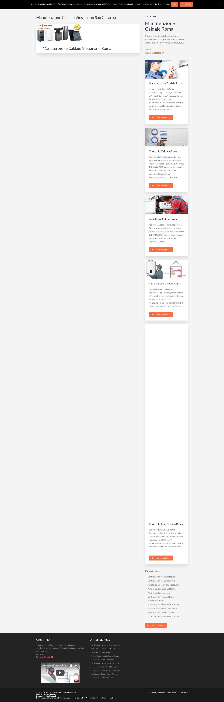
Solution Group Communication (102, 698)
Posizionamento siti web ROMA (73, 698)
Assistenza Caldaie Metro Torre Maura (105, 670)
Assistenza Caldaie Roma (163, 218)
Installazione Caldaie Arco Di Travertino (106, 645)
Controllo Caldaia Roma (163, 151)
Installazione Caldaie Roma (165, 283)
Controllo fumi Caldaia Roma (166, 523)
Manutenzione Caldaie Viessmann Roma (77, 48)
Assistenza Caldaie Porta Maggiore (104, 667)
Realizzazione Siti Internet (47, 698)
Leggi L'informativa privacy (47, 694)
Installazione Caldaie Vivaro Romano (104, 674)
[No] (220, 4)
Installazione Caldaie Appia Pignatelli (105, 663)
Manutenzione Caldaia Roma (165, 83)
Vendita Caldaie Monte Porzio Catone (105, 656)
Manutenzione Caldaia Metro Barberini (105, 649)
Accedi (53, 696)
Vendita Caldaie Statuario (159, 593)
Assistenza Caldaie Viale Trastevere (163, 584)
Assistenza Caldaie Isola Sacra (102, 677)
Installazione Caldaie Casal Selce (162, 608)
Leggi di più (186, 4)
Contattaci (184, 693)
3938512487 (159, 53)
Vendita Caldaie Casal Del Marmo (162, 588)
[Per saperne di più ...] (162, 118)
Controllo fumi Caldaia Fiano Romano (164, 616)
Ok (175, 4)
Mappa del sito (42, 696)
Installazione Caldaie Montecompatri (164, 604)
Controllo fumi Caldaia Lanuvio (161, 580)
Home (151, 693)
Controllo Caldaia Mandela (101, 652)
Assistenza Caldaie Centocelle (102, 659)
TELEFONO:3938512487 (156, 625)
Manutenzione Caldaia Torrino (161, 612)
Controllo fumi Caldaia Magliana (162, 576)
